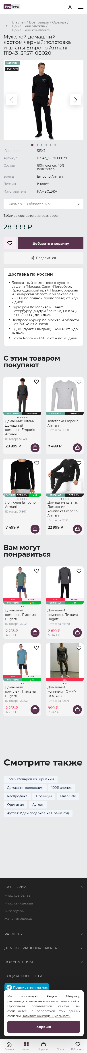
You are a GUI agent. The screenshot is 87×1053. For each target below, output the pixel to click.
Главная (9, 1049)
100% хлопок (62, 788)
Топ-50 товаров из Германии (30, 779)
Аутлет (38, 805)
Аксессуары (14, 911)
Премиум (44, 796)
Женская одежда (18, 919)
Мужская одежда (18, 903)
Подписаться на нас (30, 987)
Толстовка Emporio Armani (63, 423)
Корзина (43, 1046)
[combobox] (43, 204)
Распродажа (17, 796)
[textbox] (43, 204)
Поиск (60, 1049)
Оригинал (15, 805)
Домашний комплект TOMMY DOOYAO (62, 691)
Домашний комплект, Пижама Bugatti (20, 614)
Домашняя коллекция (25, 788)
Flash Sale (68, 796)
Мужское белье (17, 895)
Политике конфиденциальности (46, 1016)
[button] (11, 99)
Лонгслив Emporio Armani (20, 504)
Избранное (77, 1049)
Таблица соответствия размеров (31, 215)
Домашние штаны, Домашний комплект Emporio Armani (20, 427)
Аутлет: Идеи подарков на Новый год (38, 813)
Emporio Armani (50, 176)
